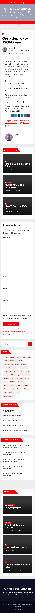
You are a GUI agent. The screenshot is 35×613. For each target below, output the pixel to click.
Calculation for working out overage (15, 430)
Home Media (11, 505)
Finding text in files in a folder (17, 165)
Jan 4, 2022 (9, 570)
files (26, 367)
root (19, 385)
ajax (17, 357)
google (16, 371)
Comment (6, 237)
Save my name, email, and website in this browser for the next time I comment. (17, 317)
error (15, 367)
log (16, 378)
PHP (17, 382)
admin (13, 48)
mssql (5, 382)
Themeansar (17, 606)
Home (14, 609)
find (5, 371)
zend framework (9, 396)
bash (22, 50)
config (17, 364)
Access (6, 357)
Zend (17, 392)
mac (21, 378)
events (21, 367)
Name (5, 276)
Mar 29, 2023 (10, 550)
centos (6, 360)
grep (10, 53)
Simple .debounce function (12, 415)
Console (26, 50)
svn (14, 389)
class (12, 360)
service (25, 385)
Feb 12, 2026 (10, 530)
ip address (13, 375)
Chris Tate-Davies (17, 9)
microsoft (27, 378)
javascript (27, 375)
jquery (6, 378)
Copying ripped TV (9, 411)
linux (11, 378)
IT (3, 34)
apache (23, 357)
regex (17, 53)
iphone (20, 375)
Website (6, 301)
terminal (22, 53)
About (19, 609)
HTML (27, 371)
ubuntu (26, 389)
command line (8, 364)
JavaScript (8, 522)
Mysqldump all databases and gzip (12, 123)
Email (5, 288)
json (14, 53)
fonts (10, 371)
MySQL (9, 182)
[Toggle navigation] (19, 22)
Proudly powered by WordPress (12, 604)
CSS (5, 367)
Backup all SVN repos (24, 122)
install (5, 375)
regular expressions (10, 385)
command (19, 360)
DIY (6, 505)
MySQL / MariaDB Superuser (14, 186)
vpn (5, 392)
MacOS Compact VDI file (16, 207)
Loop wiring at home (10, 420)
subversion (7, 389)
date (10, 367)
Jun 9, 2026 (10, 511)
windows (11, 392)
